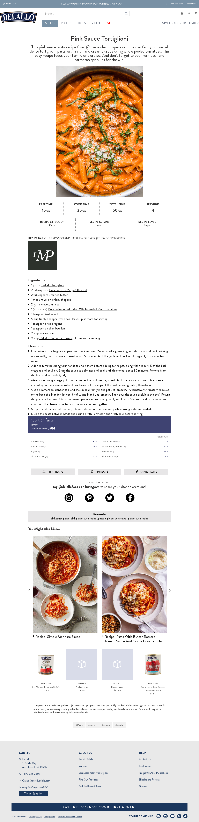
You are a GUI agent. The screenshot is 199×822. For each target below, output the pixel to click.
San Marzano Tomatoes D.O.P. (46, 687)
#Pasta (79, 725)
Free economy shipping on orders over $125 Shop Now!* (91, 3)
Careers (83, 766)
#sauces (106, 725)
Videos (96, 23)
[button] (99, 255)
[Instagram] (165, 816)
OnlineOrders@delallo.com (36, 781)
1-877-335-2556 (176, 4)
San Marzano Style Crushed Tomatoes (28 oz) (153, 688)
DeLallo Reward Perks (90, 786)
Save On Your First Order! (180, 23)
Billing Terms (49, 816)
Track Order (145, 766)
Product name (81, 687)
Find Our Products (88, 780)
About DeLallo (86, 759)
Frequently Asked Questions (153, 773)
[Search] (126, 13)
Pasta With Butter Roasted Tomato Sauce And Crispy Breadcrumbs (133, 639)
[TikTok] (185, 816)
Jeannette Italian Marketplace (94, 773)
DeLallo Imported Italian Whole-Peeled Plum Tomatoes (82, 309)
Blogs (81, 23)
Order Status (190, 4)
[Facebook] (158, 816)
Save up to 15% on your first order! (99, 807)
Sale (110, 23)
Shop (48, 23)
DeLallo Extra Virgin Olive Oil (68, 289)
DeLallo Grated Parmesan (55, 338)
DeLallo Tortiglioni (52, 285)
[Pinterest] (179, 816)
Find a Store (11, 4)
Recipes (66, 23)
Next (170, 590)
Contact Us (145, 759)
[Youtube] (172, 816)
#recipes (92, 725)
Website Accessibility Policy (70, 816)
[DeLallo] (18, 17)
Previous (29, 590)
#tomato (119, 725)
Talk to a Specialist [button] (33, 794)
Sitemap (143, 786)
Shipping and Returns (149, 780)
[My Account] (181, 13)
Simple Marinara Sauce (63, 636)
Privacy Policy (35, 816)
